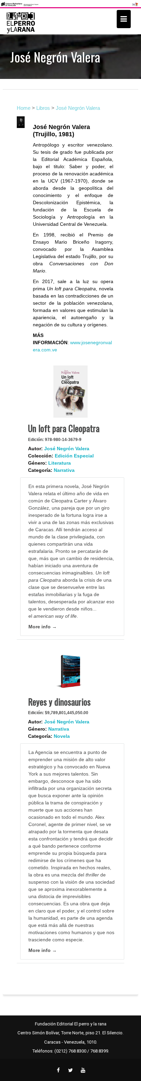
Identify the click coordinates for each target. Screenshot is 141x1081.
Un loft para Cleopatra (64, 428)
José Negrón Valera (78, 108)
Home (23, 108)
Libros (43, 108)
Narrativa (64, 470)
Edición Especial (74, 455)
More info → (42, 626)
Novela (62, 736)
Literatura (59, 463)
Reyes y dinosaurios (59, 701)
